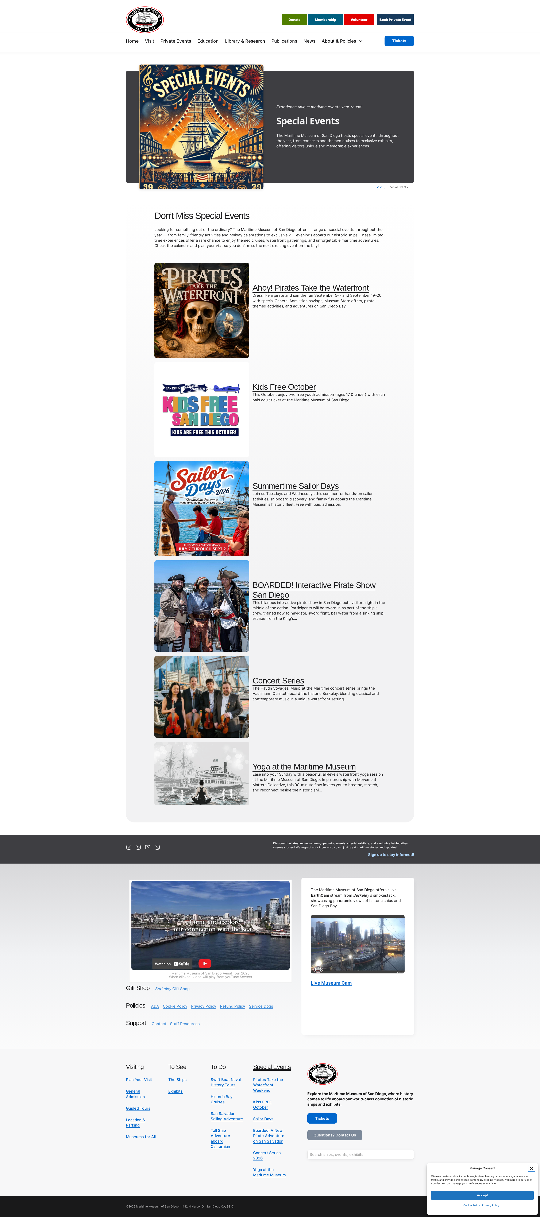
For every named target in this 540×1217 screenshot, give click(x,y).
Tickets (399, 41)
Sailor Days (263, 1119)
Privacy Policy (490, 1205)
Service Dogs (261, 1006)
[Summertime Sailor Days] (201, 508)
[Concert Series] (201, 696)
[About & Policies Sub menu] (360, 41)
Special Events (272, 1066)
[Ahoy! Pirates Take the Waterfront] (201, 310)
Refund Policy (232, 1006)
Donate (295, 20)
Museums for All (141, 1137)
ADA (155, 1006)
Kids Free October (284, 386)
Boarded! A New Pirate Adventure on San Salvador (268, 1135)
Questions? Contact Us (334, 1135)
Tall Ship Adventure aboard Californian (220, 1138)
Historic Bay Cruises (221, 1099)
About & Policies (339, 41)
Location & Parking (135, 1122)
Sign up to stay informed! (391, 854)
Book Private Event (395, 20)
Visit (149, 41)
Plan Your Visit (139, 1079)
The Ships (177, 1079)
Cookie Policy (471, 1205)
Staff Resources (185, 1024)
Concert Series (278, 680)
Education (208, 41)
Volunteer (359, 20)
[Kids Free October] (201, 409)
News (309, 41)
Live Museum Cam (331, 983)
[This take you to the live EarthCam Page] (358, 944)
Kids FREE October (262, 1104)
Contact (159, 1024)
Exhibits (175, 1091)
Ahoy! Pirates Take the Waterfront (310, 287)
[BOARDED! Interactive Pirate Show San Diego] (201, 605)
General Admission (135, 1094)
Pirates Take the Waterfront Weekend (268, 1084)
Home (132, 41)
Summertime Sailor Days (295, 486)
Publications (284, 41)
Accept (482, 1195)
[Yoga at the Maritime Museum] (201, 773)
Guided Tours (138, 1108)
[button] (531, 1168)
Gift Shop (172, 989)
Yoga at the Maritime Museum (304, 766)
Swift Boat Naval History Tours (226, 1082)
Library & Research (245, 41)
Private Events (176, 41)
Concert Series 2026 (267, 1155)
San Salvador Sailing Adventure (227, 1116)
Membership (325, 20)
